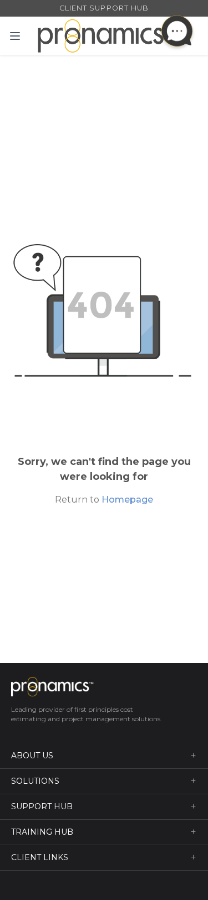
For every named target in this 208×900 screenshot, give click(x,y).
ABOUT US (32, 756)
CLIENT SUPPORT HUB (103, 8)
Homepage (127, 499)
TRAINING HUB (42, 832)
